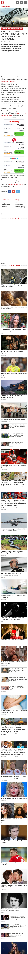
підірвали (10, 180)
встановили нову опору (16, 184)
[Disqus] (14, 242)
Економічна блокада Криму (15, 28)
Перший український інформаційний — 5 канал (2, 2)
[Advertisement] (14, 146)
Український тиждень (8, 81)
